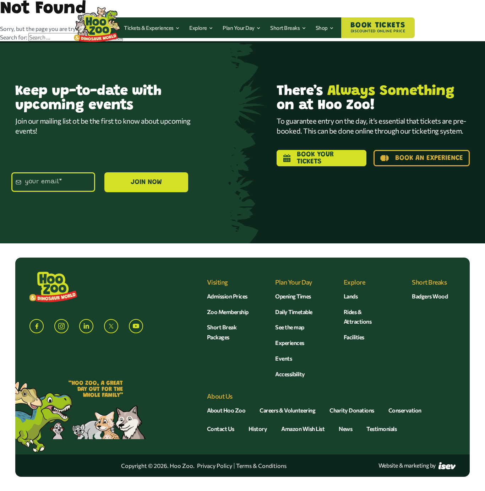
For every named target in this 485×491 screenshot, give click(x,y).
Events (283, 358)
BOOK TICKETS (377, 27)
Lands (351, 296)
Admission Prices (227, 296)
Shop (322, 28)
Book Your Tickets (315, 158)
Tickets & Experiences (149, 28)
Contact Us (220, 428)
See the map (289, 327)
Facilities (354, 337)
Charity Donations (351, 410)
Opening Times (293, 296)
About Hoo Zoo (226, 410)
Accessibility (290, 374)
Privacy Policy (214, 466)
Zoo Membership (228, 311)
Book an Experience (429, 158)
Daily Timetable (293, 311)
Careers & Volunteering (287, 410)
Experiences (289, 342)
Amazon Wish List (303, 428)
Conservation (404, 410)
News (345, 428)
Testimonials (381, 428)
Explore (198, 28)
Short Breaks (285, 28)
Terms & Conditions (261, 466)
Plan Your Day (239, 28)
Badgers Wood (430, 296)
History (258, 428)
